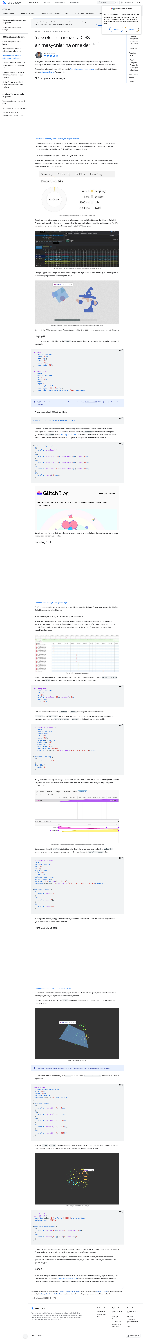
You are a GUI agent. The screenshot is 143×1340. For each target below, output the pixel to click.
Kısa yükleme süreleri (28, 13)
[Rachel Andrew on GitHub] (45, 57)
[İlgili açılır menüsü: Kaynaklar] (39, 2)
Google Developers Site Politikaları (52, 1294)
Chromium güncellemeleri (117, 1317)
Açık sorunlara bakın (101, 1315)
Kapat (116, 29)
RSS (128, 1326)
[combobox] (107, 2)
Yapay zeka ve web (9, 13)
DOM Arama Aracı (68, 1068)
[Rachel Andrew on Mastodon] (51, 57)
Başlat (131, 29)
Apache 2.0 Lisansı (102, 1291)
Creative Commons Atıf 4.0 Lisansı (70, 1291)
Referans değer (60, 2)
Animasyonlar (65, 31)
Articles (6, 9)
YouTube (130, 1316)
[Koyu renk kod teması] (120, 350)
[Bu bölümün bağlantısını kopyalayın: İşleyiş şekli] (47, 336)
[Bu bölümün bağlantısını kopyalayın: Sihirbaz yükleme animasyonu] (69, 78)
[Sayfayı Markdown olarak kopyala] (94, 44)
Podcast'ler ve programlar (116, 1325)
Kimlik (66, 13)
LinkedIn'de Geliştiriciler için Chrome (132, 1321)
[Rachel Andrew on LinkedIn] (48, 57)
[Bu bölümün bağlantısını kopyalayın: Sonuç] (44, 1269)
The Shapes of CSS (91, 402)
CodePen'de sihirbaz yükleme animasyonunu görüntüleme (57, 139)
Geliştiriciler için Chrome (117, 1312)
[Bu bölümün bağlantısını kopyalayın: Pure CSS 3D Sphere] (59, 928)
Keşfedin (47, 2)
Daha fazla (74, 2)
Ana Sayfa (38, 31)
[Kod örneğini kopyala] (122, 350)
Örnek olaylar (116, 1321)
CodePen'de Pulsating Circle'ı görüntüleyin (51, 603)
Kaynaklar (32, 2)
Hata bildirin (101, 1311)
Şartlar (33, 1335)
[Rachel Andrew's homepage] (57, 57)
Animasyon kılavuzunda (68, 1278)
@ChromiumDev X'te (132, 1312)
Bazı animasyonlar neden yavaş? (82, 69)
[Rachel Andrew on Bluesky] (54, 57)
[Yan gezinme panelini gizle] (25, 1336)
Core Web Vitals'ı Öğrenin (50, 13)
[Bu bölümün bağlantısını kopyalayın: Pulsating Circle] (54, 542)
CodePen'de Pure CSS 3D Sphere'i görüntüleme (53, 988)
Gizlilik (39, 1335)
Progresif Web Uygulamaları (83, 13)
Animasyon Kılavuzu (47, 72)
